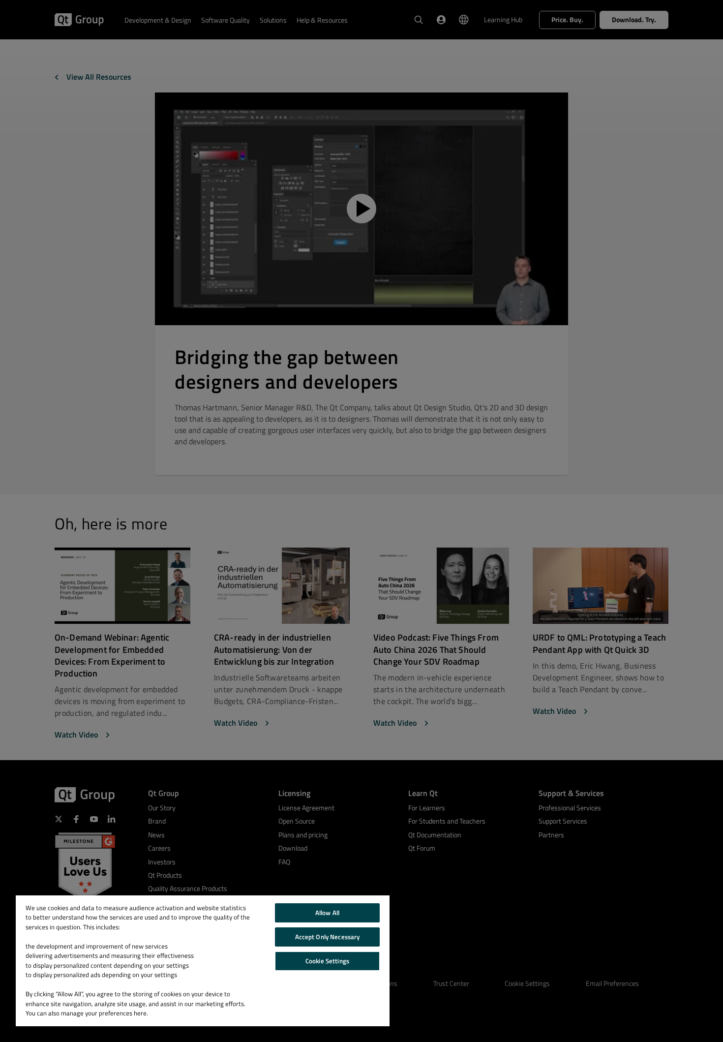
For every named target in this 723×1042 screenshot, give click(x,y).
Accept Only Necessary (327, 937)
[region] (203, 960)
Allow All (327, 913)
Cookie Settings (327, 961)
